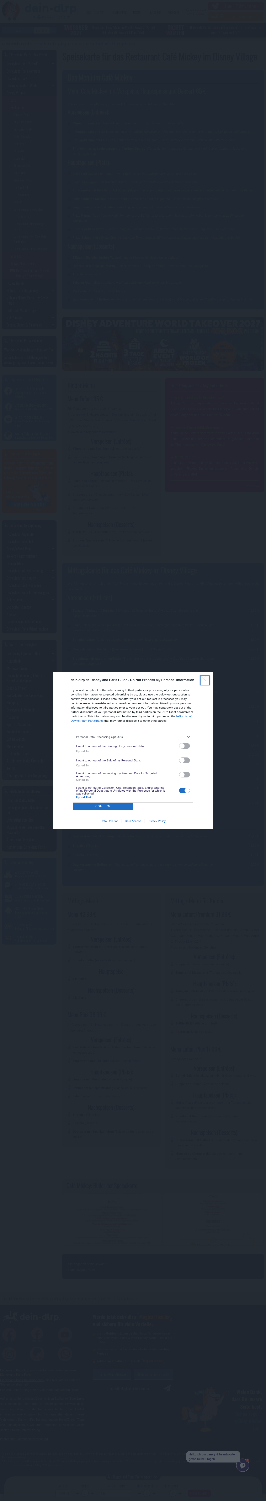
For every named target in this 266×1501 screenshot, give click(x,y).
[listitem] (133, 737)
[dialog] (133, 750)
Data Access (133, 821)
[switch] (184, 746)
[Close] (205, 680)
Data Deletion (109, 821)
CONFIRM (103, 806)
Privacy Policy (157, 821)
